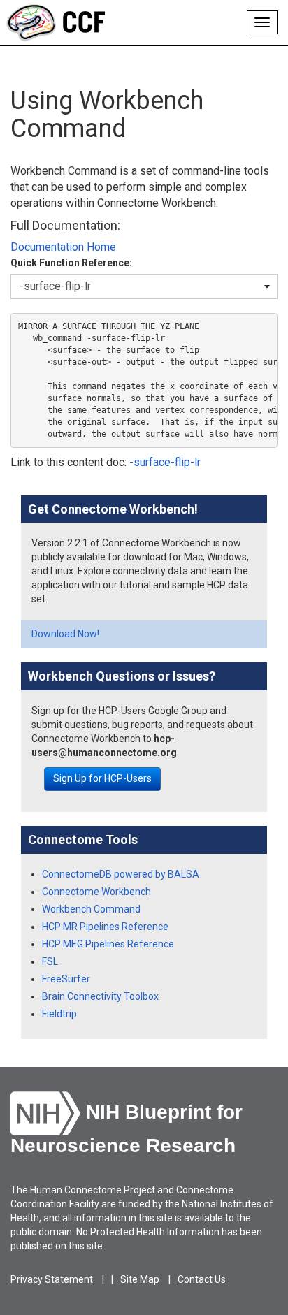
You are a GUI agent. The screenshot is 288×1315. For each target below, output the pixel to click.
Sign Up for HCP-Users (102, 778)
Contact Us (202, 1279)
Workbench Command (91, 909)
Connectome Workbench (96, 891)
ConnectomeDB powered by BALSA (120, 874)
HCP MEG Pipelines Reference (108, 944)
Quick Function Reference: (71, 262)
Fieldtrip (59, 1013)
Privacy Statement (51, 1279)
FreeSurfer (66, 979)
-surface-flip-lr (165, 462)
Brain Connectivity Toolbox (100, 996)
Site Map (139, 1279)
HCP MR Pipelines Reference (105, 926)
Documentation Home (63, 247)
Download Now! (65, 633)
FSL (50, 961)
